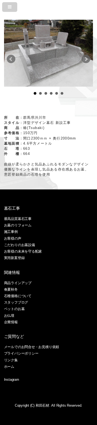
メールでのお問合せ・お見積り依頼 (31, 347)
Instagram (11, 380)
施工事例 (11, 232)
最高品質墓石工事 (18, 219)
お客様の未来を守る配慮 (23, 251)
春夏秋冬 (11, 289)
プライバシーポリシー (21, 353)
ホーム (9, 367)
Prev (11, 59)
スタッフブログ (16, 302)
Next (86, 59)
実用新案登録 (14, 258)
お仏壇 (9, 316)
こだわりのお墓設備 (19, 245)
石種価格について (18, 296)
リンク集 (11, 360)
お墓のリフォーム (18, 225)
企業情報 (11, 322)
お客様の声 (12, 238)
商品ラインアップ (18, 283)
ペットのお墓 (14, 309)
